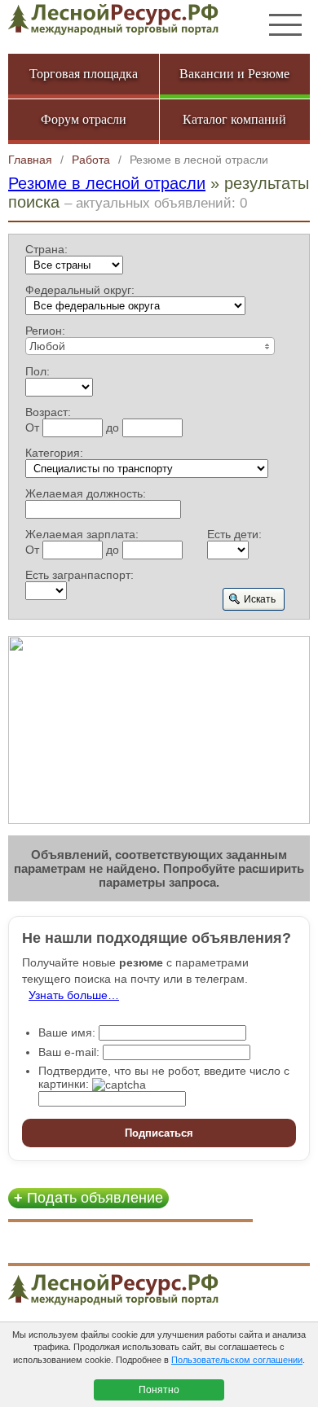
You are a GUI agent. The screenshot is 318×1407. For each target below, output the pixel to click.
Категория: (54, 452)
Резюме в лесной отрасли (106, 183)
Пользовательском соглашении (237, 1360)
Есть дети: (234, 534)
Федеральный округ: (80, 289)
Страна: (46, 249)
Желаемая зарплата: (82, 534)
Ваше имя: (66, 1032)
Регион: (45, 330)
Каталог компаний (234, 119)
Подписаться (159, 1133)
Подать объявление (88, 1198)
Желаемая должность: (85, 493)
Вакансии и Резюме (234, 74)
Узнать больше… (74, 995)
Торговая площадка (83, 74)
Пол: (37, 371)
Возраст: (48, 412)
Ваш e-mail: (68, 1052)
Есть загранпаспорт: (79, 574)
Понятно (159, 1390)
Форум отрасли (83, 119)
